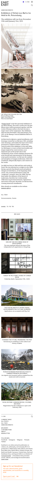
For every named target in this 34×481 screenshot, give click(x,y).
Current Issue (6, 419)
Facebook (4, 440)
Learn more (4, 459)
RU (28, 2)
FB (10, 206)
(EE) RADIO (4, 428)
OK (17, 476)
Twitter (3, 441)
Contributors (6, 430)
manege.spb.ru (6, 188)
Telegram (19, 440)
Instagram (12, 440)
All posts (4, 421)
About (3, 431)
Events (14, 198)
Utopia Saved (6, 124)
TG (7, 206)
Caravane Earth (6, 456)
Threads (26, 440)
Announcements (7, 10)
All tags (4, 423)
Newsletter (5, 433)
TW (13, 206)
